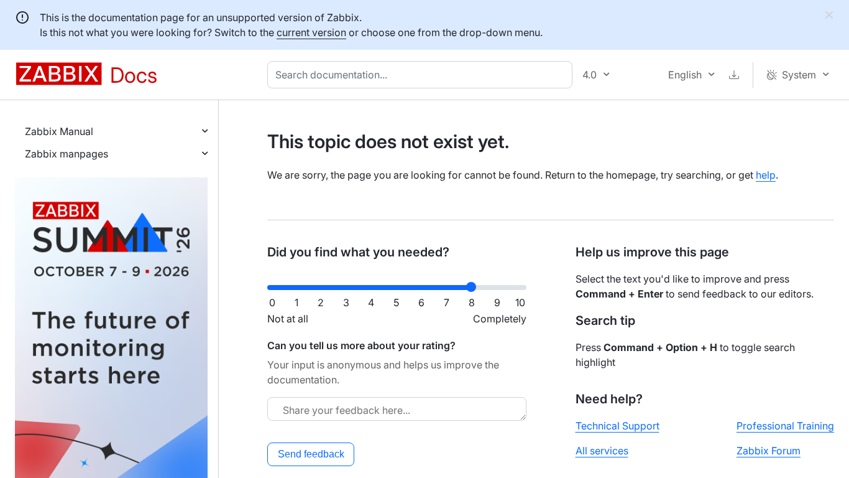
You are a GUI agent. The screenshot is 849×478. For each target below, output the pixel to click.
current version (311, 32)
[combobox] (422, 75)
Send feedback (311, 454)
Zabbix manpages (66, 154)
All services (602, 450)
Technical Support (617, 425)
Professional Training (785, 425)
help (766, 175)
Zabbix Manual (59, 131)
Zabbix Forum (769, 450)
